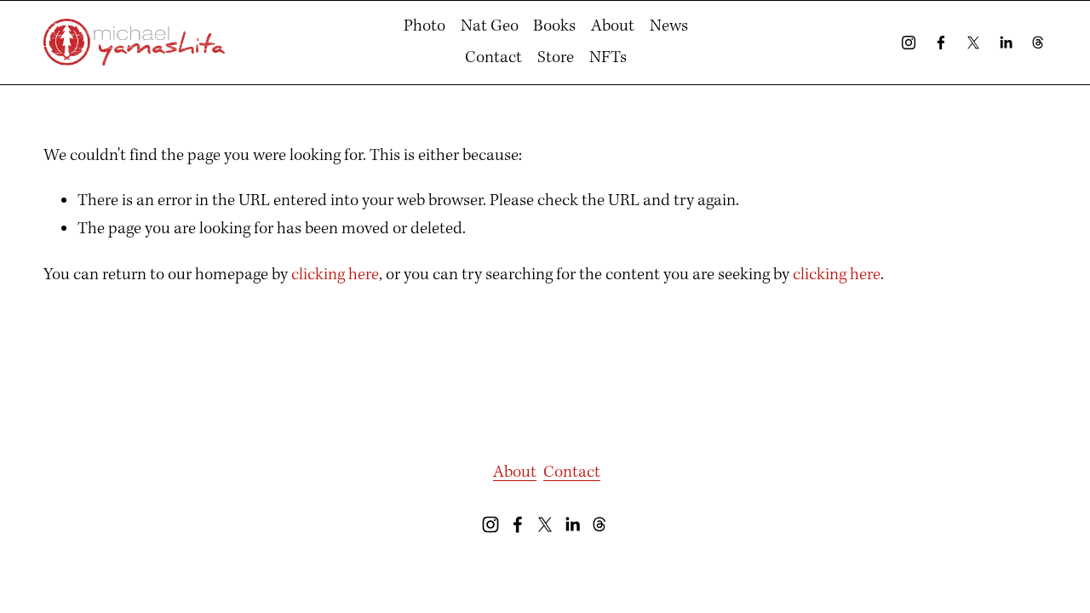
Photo (424, 26)
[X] (973, 42)
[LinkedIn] (1005, 42)
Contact (493, 58)
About (612, 26)
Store (555, 58)
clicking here (335, 275)
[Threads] (1038, 42)
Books (554, 26)
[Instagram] (908, 42)
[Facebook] (940, 42)
